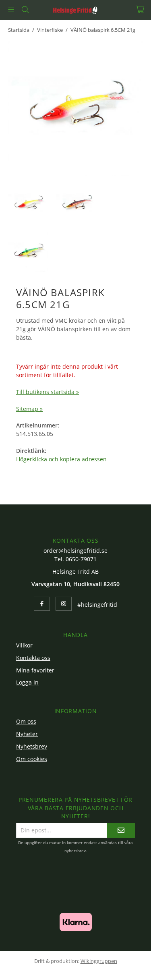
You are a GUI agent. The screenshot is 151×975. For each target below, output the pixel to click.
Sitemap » (29, 409)
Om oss (26, 721)
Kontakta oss (33, 658)
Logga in (27, 682)
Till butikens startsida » (47, 392)
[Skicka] (121, 830)
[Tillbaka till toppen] (126, 958)
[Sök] (25, 9)
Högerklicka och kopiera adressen (61, 459)
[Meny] (11, 9)
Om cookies (31, 759)
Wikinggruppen (99, 961)
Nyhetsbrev (31, 746)
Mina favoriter (35, 670)
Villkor (24, 645)
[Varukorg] (140, 9)
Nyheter (27, 734)
